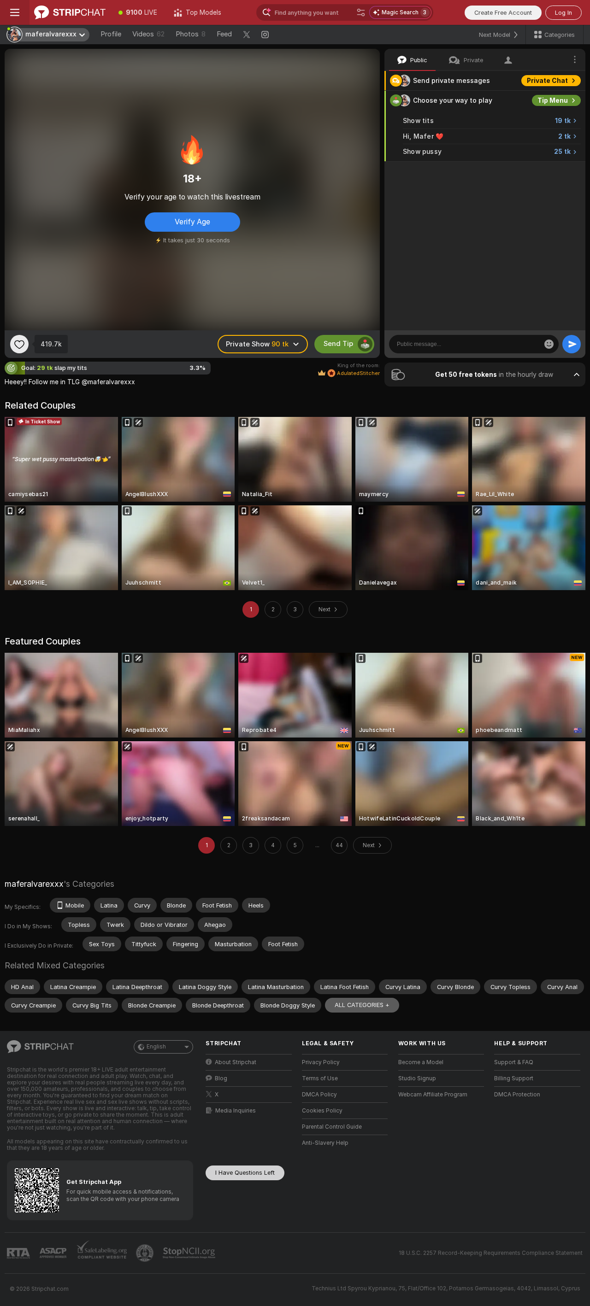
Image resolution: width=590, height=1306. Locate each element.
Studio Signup (417, 1078)
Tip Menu (552, 100)
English (156, 1046)
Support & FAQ (513, 1062)
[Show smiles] (549, 344)
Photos (191, 34)
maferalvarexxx (34, 884)
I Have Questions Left (245, 1172)
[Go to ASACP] (54, 1253)
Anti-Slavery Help (325, 1143)
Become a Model (420, 1062)
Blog (221, 1078)
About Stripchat (235, 1062)
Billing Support (513, 1078)
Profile (110, 34)
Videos (148, 34)
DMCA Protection (517, 1094)
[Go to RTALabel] (19, 1253)
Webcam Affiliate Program (432, 1094)
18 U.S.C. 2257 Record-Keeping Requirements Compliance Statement (491, 1253)
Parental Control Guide (332, 1127)
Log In (563, 12)
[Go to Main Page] (70, 12)
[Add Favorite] (19, 344)
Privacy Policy (321, 1062)
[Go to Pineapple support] (145, 1253)
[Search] (360, 12)
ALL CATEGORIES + (362, 1004)
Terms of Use (320, 1078)
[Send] (571, 344)
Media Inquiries (235, 1110)
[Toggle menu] (15, 12)
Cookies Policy (322, 1110)
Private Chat (547, 80)
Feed (224, 34)
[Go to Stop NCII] (190, 1253)
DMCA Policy (319, 1094)
